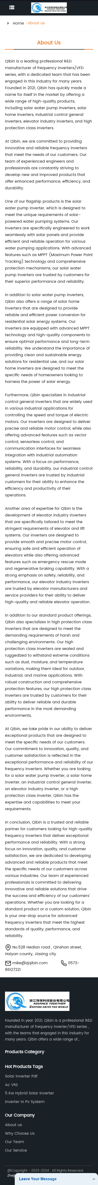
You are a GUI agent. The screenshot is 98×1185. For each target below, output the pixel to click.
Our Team (14, 1142)
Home (18, 23)
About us (13, 1125)
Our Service (16, 1150)
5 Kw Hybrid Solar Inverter (29, 1093)
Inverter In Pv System (24, 1102)
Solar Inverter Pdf (21, 1076)
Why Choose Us (19, 1133)
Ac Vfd (11, 1085)
